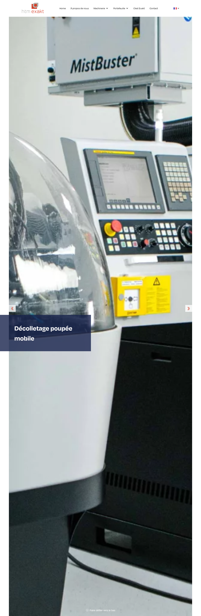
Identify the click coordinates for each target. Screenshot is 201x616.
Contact (154, 8)
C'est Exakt (139, 8)
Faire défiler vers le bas (102, 610)
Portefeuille (119, 8)
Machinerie (99, 8)
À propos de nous (80, 8)
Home (62, 8)
